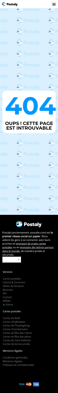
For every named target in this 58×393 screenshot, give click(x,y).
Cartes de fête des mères (17, 333)
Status (8, 304)
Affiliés (7, 301)
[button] (53, 4)
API (4, 293)
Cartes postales (12, 278)
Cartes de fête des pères (17, 336)
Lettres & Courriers (14, 282)
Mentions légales (12, 361)
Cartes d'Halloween (14, 321)
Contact (7, 297)
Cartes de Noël (11, 318)
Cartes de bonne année (16, 344)
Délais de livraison (13, 286)
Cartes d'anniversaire (15, 329)
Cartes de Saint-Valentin (17, 340)
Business (8, 289)
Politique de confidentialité (18, 365)
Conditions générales (15, 357)
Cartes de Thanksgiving (16, 325)
